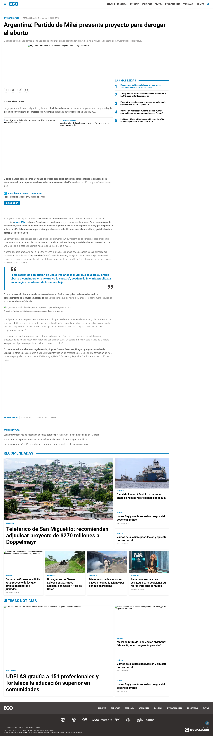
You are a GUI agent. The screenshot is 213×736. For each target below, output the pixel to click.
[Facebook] (6, 90)
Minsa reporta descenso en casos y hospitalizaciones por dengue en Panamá (106, 582)
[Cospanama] (95, 722)
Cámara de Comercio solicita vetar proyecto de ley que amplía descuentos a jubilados (23, 584)
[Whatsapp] (19, 90)
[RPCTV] (74, 722)
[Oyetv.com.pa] (84, 722)
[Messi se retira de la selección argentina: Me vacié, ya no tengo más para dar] (31, 122)
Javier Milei (20, 222)
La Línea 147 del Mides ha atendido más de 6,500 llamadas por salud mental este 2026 (142, 120)
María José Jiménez (123, 523)
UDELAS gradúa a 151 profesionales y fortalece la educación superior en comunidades (52, 683)
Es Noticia (121, 4)
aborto (54, 418)
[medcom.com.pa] (149, 722)
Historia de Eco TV (32, 727)
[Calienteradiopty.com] (128, 722)
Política (158, 4)
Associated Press (15, 101)
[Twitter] (13, 90)
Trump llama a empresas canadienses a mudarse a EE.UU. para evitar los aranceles (143, 94)
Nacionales (147, 4)
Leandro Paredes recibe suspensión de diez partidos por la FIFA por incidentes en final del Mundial (51, 434)
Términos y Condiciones (13, 727)
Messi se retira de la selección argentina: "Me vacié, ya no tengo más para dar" (84, 124)
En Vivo (200, 4)
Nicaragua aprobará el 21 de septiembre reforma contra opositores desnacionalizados (46, 444)
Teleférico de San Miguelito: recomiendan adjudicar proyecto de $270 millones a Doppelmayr (57, 535)
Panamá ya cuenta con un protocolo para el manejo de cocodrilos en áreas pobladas (143, 103)
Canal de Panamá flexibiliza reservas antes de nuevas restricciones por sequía (141, 496)
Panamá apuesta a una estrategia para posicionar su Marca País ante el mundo (148, 582)
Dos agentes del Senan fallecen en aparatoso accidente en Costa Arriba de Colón (140, 86)
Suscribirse (12, 203)
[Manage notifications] (207, 723)
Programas (188, 4)
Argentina (26, 418)
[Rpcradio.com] (117, 722)
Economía (134, 4)
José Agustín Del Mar (12, 593)
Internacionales (172, 4)
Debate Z (111, 4)
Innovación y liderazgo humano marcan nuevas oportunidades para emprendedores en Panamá (141, 112)
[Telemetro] (63, 722)
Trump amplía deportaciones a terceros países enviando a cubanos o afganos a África (45, 439)
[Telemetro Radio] (139, 722)
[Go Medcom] (106, 722)
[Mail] (26, 90)
